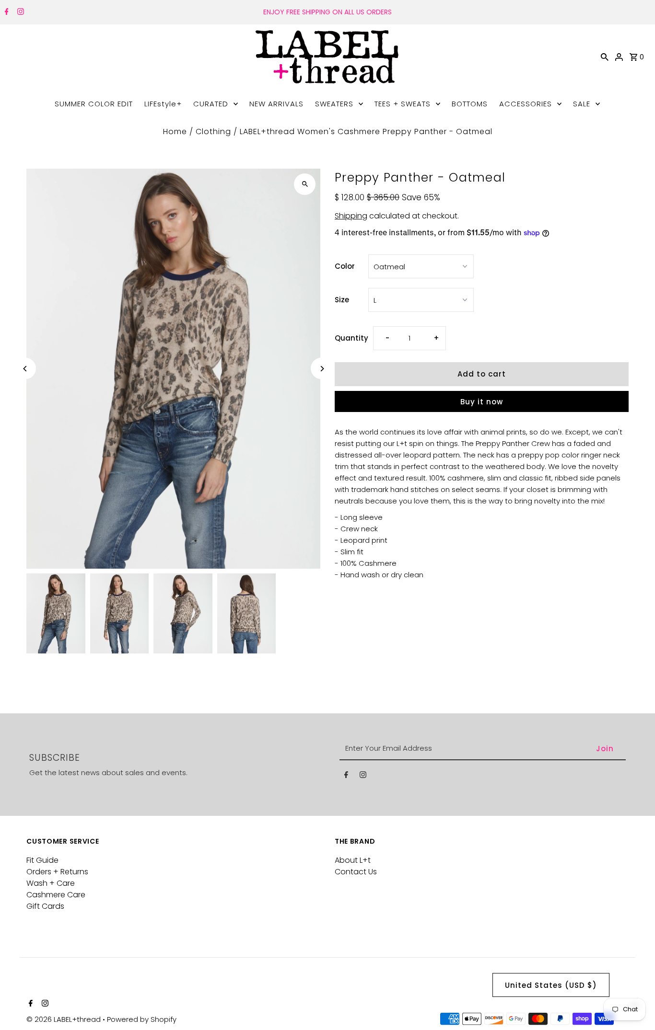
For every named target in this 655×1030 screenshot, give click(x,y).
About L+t (353, 860)
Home (175, 131)
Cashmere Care (55, 894)
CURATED (210, 104)
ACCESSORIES (525, 104)
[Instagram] (19, 12)
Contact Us (356, 871)
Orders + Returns (57, 871)
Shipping (351, 215)
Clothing (213, 131)
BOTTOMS (470, 104)
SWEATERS (334, 104)
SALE (581, 104)
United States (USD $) (551, 985)
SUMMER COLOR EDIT (94, 104)
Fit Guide (42, 860)
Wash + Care (50, 883)
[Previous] (25, 368)
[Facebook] (5, 12)
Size (342, 300)
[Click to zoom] (305, 184)
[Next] (321, 368)
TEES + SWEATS (402, 104)
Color (345, 266)
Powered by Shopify (141, 1019)
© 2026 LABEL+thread (64, 1019)
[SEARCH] (604, 56)
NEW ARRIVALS (276, 104)
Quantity (351, 338)
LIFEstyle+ (163, 104)
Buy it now (481, 402)
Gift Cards (45, 906)
